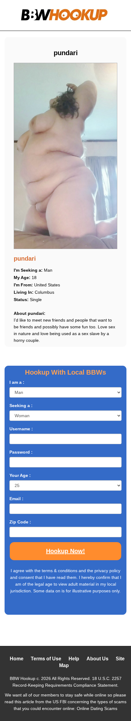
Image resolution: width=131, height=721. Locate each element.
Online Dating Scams (97, 708)
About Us (97, 658)
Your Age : (20, 475)
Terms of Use (46, 658)
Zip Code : (20, 521)
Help (74, 658)
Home (16, 658)
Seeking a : (21, 405)
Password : (21, 452)
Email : (16, 498)
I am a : (16, 382)
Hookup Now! (65, 551)
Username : (21, 428)
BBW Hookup (22, 678)
